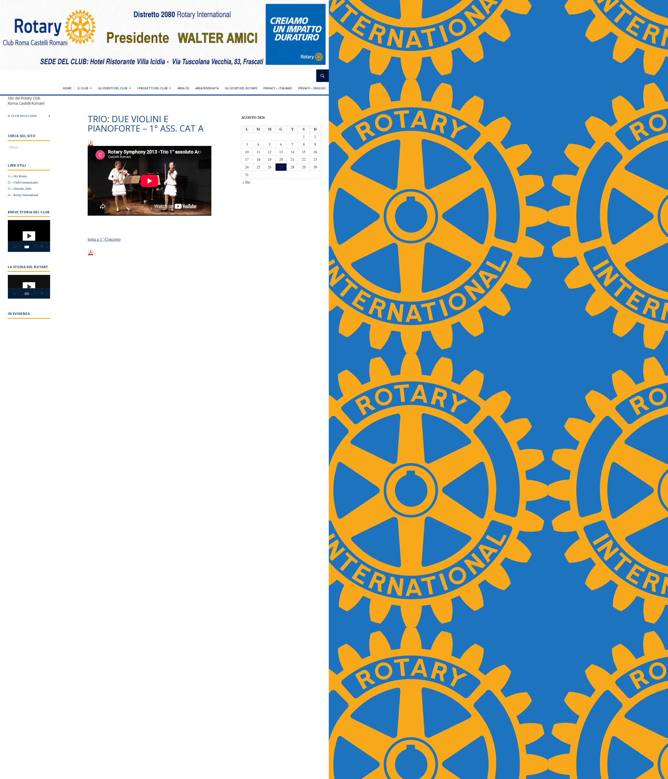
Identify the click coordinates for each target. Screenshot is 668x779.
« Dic (246, 182)
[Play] (14, 247)
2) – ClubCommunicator (23, 182)
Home (67, 88)
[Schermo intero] (47, 247)
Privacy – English (311, 88)
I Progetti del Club (152, 88)
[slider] (27, 247)
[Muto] (42, 247)
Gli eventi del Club (112, 88)
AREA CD (183, 88)
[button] (29, 236)
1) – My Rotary (17, 176)
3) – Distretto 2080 (19, 188)
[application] (29, 236)
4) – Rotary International (23, 195)
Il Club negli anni (22, 116)
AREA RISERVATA (207, 88)
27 (281, 166)
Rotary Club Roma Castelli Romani (48, 76)
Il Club (83, 88)
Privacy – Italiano (278, 88)
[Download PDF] (90, 142)
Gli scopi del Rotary (241, 88)
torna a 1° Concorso (104, 239)
